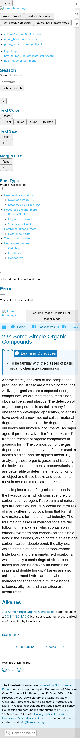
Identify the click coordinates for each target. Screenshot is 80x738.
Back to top (9, 634)
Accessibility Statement (32, 718)
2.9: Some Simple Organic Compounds (28, 612)
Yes (10, 670)
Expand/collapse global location (75, 325)
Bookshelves (47, 327)
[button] (14, 253)
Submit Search (12, 88)
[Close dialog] (2, 294)
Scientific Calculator (21, 224)
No (24, 670)
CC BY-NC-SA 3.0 (17, 616)
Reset (6, 115)
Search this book (11, 75)
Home (21, 327)
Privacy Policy (43, 714)
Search (8, 733)
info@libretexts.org (31, 722)
